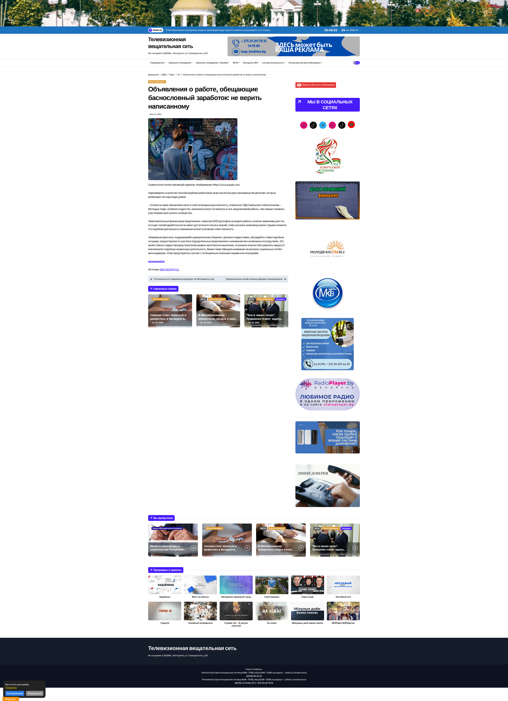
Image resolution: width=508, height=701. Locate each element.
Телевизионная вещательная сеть (192, 648)
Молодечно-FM (250, 62)
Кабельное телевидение (180, 62)
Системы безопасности (273, 62)
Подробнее (11, 687)
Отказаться (35, 693)
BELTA (203, 299)
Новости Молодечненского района (167, 528)
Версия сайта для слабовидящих (318, 84)
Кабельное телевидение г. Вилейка (212, 62)
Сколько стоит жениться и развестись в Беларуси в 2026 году (168, 318)
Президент (280, 299)
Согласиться (15, 693)
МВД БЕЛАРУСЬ (169, 269)
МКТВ (235, 62)
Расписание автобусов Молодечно (304, 62)
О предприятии (157, 62)
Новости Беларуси (157, 82)
